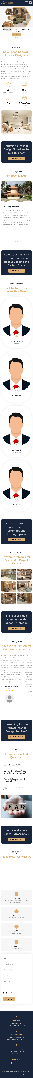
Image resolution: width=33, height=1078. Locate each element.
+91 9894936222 (17, 158)
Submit (9, 999)
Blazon (26, 1074)
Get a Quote (16, 34)
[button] (15, 37)
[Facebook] (12, 1063)
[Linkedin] (16, 1063)
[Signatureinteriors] (8, 2)
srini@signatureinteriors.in (16, 918)
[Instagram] (20, 1063)
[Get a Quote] (30, 2)
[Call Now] (26, 2)
